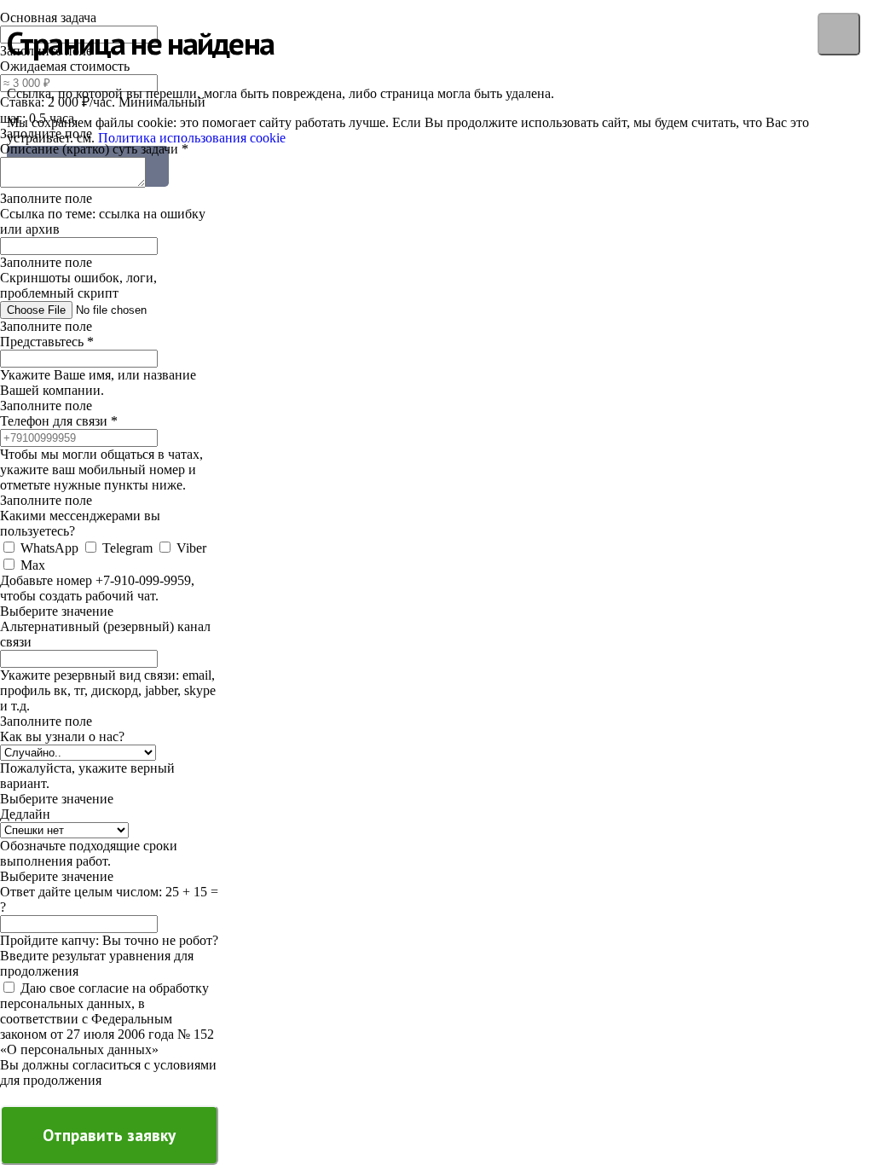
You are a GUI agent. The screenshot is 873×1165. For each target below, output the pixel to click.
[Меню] (839, 34)
